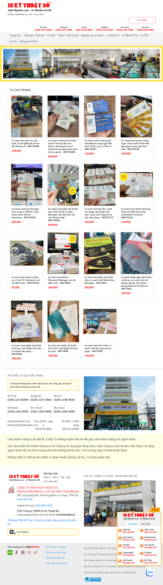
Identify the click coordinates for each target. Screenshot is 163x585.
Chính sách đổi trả (55, 557)
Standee (132, 572)
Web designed (15, 547)
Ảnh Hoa (88, 554)
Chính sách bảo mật (56, 552)
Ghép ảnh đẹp (98, 554)
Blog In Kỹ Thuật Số (92, 548)
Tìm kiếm (142, 20)
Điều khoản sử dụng (56, 547)
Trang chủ (15, 35)
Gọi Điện (133, 524)
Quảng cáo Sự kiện (92, 35)
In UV (12, 41)
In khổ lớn (112, 35)
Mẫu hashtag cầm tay (107, 572)
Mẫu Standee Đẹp (92, 560)
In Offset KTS (129, 35)
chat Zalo (145, 524)
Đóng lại (155, 510)
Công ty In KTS (28, 41)
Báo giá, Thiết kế (34, 35)
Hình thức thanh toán (56, 563)
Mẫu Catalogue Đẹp (120, 566)
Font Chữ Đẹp (123, 572)
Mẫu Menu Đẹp (90, 566)
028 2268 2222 (43, 505)
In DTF (145, 35)
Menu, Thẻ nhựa (68, 35)
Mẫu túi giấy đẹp (91, 572)
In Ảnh (51, 35)
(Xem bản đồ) (24, 499)
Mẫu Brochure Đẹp (137, 566)
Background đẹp (111, 554)
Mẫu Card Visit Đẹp (108, 560)
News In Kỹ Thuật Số (110, 548)
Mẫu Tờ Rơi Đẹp (104, 566)
